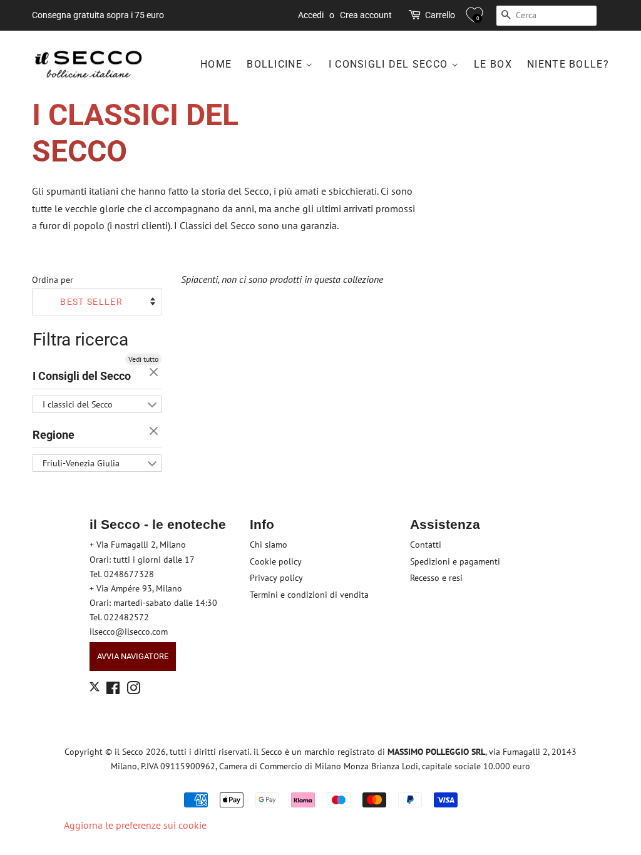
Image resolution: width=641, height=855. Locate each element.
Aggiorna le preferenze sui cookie (135, 825)
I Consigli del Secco (390, 64)
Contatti (425, 544)
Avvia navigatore (132, 656)
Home (216, 64)
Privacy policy (276, 577)
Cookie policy (276, 561)
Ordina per (52, 279)
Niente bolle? (568, 64)
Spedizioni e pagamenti (455, 561)
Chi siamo (268, 544)
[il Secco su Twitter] (95, 688)
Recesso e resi (436, 577)
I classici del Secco (78, 404)
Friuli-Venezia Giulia (81, 463)
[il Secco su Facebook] (113, 690)
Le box (493, 64)
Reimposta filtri (155, 373)
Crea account (366, 15)
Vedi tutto (143, 359)
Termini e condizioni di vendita (309, 594)
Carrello (440, 15)
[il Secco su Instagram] (133, 690)
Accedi (311, 15)
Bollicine (276, 64)
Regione (53, 434)
